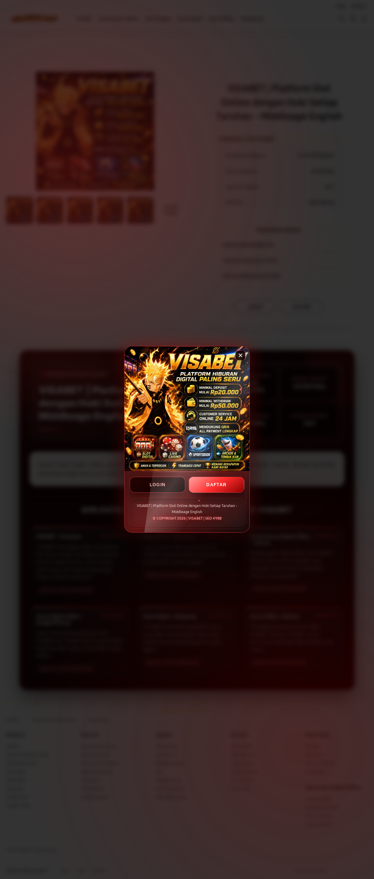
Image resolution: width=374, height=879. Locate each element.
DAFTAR (216, 484)
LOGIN (158, 484)
